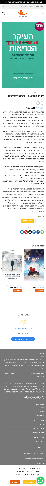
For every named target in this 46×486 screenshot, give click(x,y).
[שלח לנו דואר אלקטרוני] (30, 397)
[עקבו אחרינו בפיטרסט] (26, 397)
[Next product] (42, 103)
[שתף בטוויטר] (34, 232)
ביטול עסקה (40, 441)
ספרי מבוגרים (35, 227)
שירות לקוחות (39, 420)
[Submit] (4, 7)
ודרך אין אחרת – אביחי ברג (14, 285)
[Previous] (44, 272)
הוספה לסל (27, 221)
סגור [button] (5, 2)
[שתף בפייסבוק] (38, 232)
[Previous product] (38, 103)
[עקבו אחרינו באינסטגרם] (38, 397)
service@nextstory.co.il (34, 459)
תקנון (42, 424)
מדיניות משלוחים (38, 428)
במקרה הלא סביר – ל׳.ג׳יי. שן (35, 285)
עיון (35, 92)
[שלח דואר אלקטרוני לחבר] (30, 232)
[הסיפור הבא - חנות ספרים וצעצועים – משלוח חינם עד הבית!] (23, 13)
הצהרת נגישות (38, 437)
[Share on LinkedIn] (22, 232)
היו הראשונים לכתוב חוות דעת (23, 339)
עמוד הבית (41, 92)
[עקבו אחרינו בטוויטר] (34, 397)
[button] (43, 13)
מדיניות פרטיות (38, 433)
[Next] (1, 272)
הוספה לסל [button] (40, 290)
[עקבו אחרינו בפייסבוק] (42, 397)
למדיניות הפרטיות (22, 474)
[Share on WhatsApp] (42, 232)
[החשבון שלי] (8, 13)
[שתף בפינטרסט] (26, 232)
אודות (42, 411)
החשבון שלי (40, 416)
